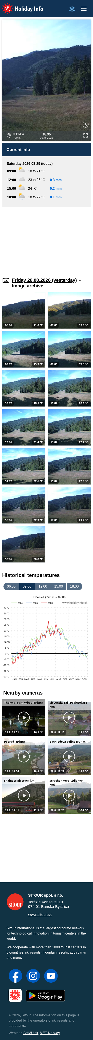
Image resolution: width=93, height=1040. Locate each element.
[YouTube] (51, 976)
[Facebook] (15, 976)
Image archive (27, 285)
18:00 (74, 586)
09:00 (27, 586)
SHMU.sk (30, 1033)
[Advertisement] (46, 239)
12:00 (42, 586)
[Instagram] (33, 976)
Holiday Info (18, 5)
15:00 (58, 586)
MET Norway (50, 1033)
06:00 (11, 586)
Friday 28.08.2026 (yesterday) (44, 280)
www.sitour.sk (40, 914)
